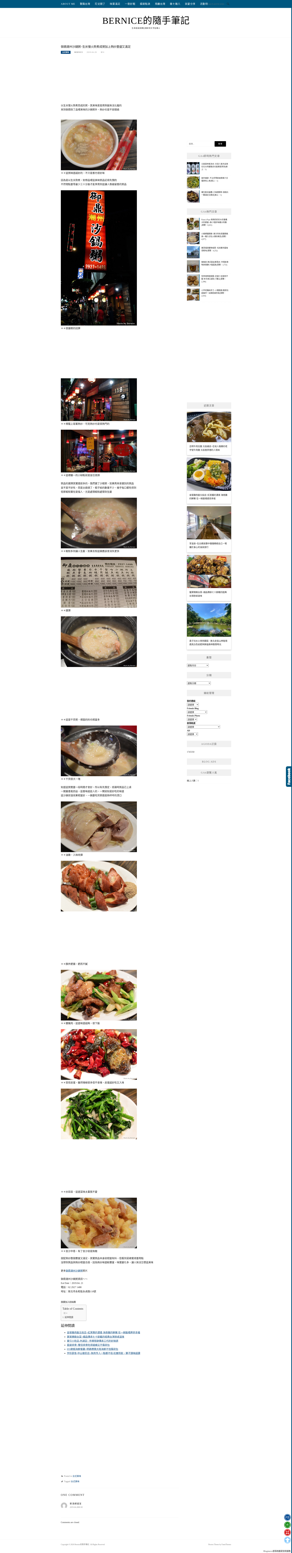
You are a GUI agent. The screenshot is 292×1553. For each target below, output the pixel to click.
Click (289, 776)
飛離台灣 (160, 4)
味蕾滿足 (115, 4)
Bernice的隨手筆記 (146, 21)
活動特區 (205, 4)
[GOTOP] (287, 1540)
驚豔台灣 (85, 4)
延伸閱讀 (69, 1317)
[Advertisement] (120, 80)
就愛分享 (190, 4)
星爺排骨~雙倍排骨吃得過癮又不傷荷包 (88, 1345)
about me (68, 4)
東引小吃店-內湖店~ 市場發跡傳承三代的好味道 (92, 1341)
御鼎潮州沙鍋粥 (74, 1270)
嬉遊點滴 (145, 4)
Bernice (78, 52)
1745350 (190, 752)
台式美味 (65, 52)
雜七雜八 (175, 4)
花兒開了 (100, 4)
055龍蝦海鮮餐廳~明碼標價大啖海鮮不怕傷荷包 (92, 1349)
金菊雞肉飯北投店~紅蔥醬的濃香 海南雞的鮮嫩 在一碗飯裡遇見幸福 (103, 1332)
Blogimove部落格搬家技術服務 (276, 1551)
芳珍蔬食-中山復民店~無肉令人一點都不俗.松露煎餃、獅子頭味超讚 (103, 1353)
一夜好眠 (130, 4)
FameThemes (226, 1544)
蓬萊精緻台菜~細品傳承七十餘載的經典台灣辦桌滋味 (95, 1336)
